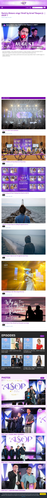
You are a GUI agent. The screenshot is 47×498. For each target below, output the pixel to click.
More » (42, 336)
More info (23, 496)
